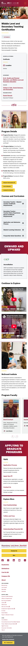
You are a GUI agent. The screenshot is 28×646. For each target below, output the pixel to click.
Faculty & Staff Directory (7, 596)
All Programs (7, 37)
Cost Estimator (7, 186)
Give (14, 555)
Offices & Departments (7, 598)
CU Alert (3, 610)
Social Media (4, 612)
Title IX (3, 630)
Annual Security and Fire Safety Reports (11, 622)
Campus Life (6, 576)
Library (3, 602)
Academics (5, 565)
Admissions (5, 568)
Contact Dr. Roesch (8, 190)
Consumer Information (7, 628)
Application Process (10, 465)
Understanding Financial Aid (13, 529)
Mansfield (4, 589)
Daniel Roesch (7, 95)
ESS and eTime (5, 606)
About (4, 580)
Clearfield (4, 591)
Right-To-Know (5, 626)
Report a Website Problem (8, 614)
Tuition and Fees (9, 516)
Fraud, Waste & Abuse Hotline (8, 624)
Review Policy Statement (8, 639)
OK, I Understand (8, 642)
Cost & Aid (5, 572)
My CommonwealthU (6, 600)
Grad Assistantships (10, 505)
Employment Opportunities (8, 608)
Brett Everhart (8, 419)
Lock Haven (4, 587)
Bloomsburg (4, 585)
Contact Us (7, 487)
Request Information (8, 182)
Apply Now (6, 476)
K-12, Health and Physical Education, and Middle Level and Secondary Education (13, 80)
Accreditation (5, 619)
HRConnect (4, 604)
